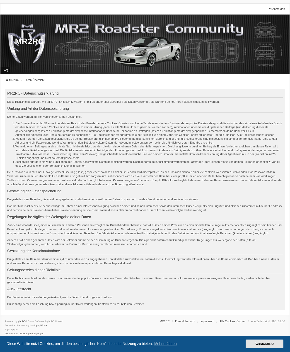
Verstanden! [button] (264, 344)
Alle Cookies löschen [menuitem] (233, 321)
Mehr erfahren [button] (165, 344)
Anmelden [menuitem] (278, 9)
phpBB (21, 321)
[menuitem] (207, 321)
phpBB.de (41, 325)
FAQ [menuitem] (5, 70)
